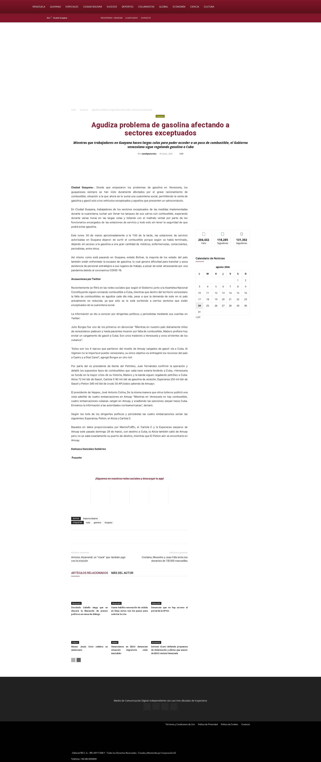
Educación (156, 603)
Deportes (127, 6)
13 (223, 292)
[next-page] (79, 660)
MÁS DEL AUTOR (122, 573)
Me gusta (203, 232)
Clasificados (131, 18)
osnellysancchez (149, 153)
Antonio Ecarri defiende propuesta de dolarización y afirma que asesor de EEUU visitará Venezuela (169, 650)
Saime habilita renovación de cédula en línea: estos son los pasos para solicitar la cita (129, 610)
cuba (88, 522)
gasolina (97, 522)
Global (163, 6)
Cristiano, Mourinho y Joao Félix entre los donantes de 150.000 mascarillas (165, 559)
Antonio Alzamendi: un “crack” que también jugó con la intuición (98, 559)
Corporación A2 (168, 752)
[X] (269, 17)
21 (230, 299)
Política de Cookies (229, 724)
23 (245, 299)
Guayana (55, 6)
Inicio (73, 109)
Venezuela (38, 6)
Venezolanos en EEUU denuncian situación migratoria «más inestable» (129, 650)
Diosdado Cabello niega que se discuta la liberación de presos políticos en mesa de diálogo (89, 610)
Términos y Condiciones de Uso (180, 724)
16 (245, 292)
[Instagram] (263, 17)
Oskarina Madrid (90, 518)
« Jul (198, 317)
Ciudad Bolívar (92, 6)
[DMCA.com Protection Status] (202, 752)
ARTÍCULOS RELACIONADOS (89, 573)
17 (199, 299)
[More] (231, 161)
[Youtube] (275, 17)
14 (230, 292)
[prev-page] (73, 660)
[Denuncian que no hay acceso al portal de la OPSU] (169, 592)
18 (207, 299)
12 (216, 292)
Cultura (209, 6)
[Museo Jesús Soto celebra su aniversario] (89, 631)
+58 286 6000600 (88, 758)
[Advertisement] (160, 81)
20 (223, 299)
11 (207, 292)
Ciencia (194, 6)
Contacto (146, 18)
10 (199, 292)
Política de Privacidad (208, 724)
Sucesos (112, 6)
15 (238, 292)
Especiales (72, 6)
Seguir (223, 232)
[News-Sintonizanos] (221, 221)
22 (238, 299)
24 (199, 305)
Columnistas (146, 6)
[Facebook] (258, 17)
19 (216, 299)
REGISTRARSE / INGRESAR (112, 18)
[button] (290, 7)
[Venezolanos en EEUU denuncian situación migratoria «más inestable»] (129, 631)
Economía (179, 6)
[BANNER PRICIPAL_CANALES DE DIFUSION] (160, 41)
